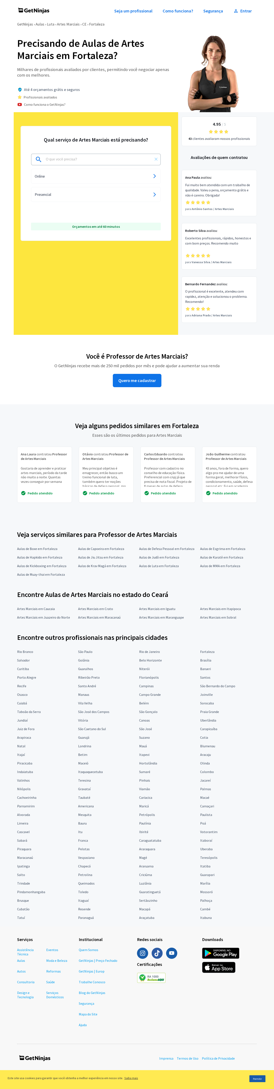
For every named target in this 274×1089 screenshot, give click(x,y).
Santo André (87, 686)
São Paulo (85, 651)
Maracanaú (25, 857)
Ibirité (143, 832)
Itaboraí (206, 840)
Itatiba (205, 866)
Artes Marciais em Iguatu (157, 609)
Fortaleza (96, 24)
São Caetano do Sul (92, 729)
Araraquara (147, 849)
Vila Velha (85, 703)
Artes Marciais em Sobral (218, 617)
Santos (205, 677)
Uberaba (206, 849)
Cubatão (23, 909)
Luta (50, 24)
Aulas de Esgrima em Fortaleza (222, 549)
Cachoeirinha (26, 797)
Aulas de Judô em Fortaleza (159, 557)
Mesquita (84, 815)
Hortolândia (148, 763)
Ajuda (83, 1025)
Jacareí (205, 780)
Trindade (23, 883)
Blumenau (207, 746)
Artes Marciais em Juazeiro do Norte (43, 617)
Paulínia (145, 823)
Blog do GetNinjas (92, 993)
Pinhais (144, 780)
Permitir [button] (257, 1078)
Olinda (205, 763)
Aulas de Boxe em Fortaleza (37, 549)
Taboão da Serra (29, 712)
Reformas (53, 971)
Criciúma (145, 875)
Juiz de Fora (25, 729)
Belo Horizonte (150, 660)
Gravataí (84, 789)
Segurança (213, 11)
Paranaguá (86, 917)
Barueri (205, 669)
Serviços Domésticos (55, 995)
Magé (143, 857)
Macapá (144, 909)
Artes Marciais (68, 24)
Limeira (22, 823)
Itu (80, 832)
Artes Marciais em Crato (95, 609)
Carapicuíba (208, 729)
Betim (82, 754)
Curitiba (23, 669)
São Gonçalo (148, 712)
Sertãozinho (148, 900)
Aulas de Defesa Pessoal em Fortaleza (166, 549)
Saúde (50, 982)
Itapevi (144, 754)
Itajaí (21, 754)
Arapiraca (24, 737)
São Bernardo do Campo (217, 686)
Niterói (144, 669)
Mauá (143, 746)
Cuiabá (22, 703)
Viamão (144, 789)
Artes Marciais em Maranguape (161, 617)
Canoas (144, 720)
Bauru (82, 823)
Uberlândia (208, 720)
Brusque (23, 900)
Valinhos (23, 780)
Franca (83, 840)
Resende (84, 909)
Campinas (146, 686)
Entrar (246, 11)
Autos (21, 971)
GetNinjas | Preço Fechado (98, 960)
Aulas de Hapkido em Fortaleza (39, 557)
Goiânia (83, 660)
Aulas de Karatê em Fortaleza (221, 557)
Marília (205, 883)
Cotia (204, 737)
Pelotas (84, 849)
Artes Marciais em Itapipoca (220, 609)
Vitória (83, 720)
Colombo (207, 772)
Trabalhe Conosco (92, 982)
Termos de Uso (187, 1058)
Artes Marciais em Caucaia (36, 609)
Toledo (83, 892)
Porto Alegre (26, 677)
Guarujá (83, 737)
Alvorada (23, 815)
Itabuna (206, 917)
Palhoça (206, 900)
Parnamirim (26, 806)
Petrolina (85, 875)
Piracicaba (24, 763)
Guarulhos (85, 669)
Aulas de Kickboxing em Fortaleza (41, 566)
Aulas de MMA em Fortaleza (220, 566)
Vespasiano (86, 857)
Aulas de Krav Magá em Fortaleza (102, 566)
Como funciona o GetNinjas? (45, 104)
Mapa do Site (88, 1014)
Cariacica (145, 797)
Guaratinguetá (150, 892)
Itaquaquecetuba (90, 772)
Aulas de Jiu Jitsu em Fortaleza (100, 557)
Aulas (40, 24)
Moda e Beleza (56, 960)
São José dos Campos (93, 712)
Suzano (144, 737)
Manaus (83, 694)
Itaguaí (83, 900)
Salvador (23, 660)
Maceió (83, 763)
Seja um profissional (133, 11)
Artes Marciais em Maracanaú (99, 617)
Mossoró (206, 892)
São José (145, 729)
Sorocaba (207, 703)
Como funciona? (178, 11)
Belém (144, 703)
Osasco (22, 694)
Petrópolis (147, 815)
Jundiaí (22, 720)
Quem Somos (88, 950)
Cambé (205, 909)
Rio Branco (25, 651)
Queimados (86, 883)
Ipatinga (23, 866)
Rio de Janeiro (149, 651)
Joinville (206, 694)
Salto (21, 875)
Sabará (22, 840)
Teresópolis (208, 857)
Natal (21, 746)
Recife (21, 686)
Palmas (205, 789)
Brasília (205, 660)
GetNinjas (25, 24)
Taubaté (84, 797)
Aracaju (205, 754)
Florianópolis (149, 677)
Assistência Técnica (25, 952)
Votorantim (208, 832)
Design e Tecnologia (25, 995)
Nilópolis (24, 789)
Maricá (144, 806)
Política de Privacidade (218, 1058)
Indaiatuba (25, 772)
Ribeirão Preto (89, 677)
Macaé (204, 797)
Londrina (84, 746)
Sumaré (144, 772)
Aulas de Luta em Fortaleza (159, 566)
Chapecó (84, 866)
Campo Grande (150, 694)
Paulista (206, 815)
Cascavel (23, 832)
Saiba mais (131, 1078)
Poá (203, 823)
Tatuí (21, 917)
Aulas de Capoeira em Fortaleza (101, 549)
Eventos (52, 950)
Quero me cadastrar (137, 380)
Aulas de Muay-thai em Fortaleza (41, 574)
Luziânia (145, 883)
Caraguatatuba (150, 840)
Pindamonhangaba (31, 892)
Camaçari (207, 806)
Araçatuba (146, 917)
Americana (86, 806)
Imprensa (166, 1058)
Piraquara (24, 849)
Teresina (84, 780)
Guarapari (207, 875)
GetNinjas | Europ (91, 971)
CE (84, 24)
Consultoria (25, 982)
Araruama (146, 866)
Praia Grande (209, 712)
